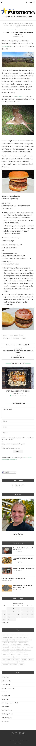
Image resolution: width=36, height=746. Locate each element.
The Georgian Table (7, 714)
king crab (6, 649)
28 (4, 619)
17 (18, 614)
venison (24, 338)
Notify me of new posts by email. (11, 448)
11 (22, 611)
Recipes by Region (14, 23)
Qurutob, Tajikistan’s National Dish (22, 559)
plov (12, 654)
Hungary (13, 647)
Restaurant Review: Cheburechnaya (13, 578)
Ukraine (5, 661)
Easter (19, 644)
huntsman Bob (19, 96)
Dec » (7, 622)
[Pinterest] (31, 2)
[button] (3, 381)
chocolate (29, 639)
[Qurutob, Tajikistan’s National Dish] (7, 560)
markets (20, 649)
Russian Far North (8, 656)
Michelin (27, 649)
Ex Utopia (4, 692)
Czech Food (9, 25)
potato (19, 654)
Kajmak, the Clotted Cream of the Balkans (23, 548)
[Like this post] (20, 345)
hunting (21, 647)
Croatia (13, 642)
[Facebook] (26, 2)
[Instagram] (30, 2)
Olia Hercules (5, 706)
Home (4, 23)
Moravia (5, 652)
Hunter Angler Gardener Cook (10, 703)
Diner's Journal (6, 684)
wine (21, 664)
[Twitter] (28, 2)
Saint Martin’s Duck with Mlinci (18, 391)
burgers (5, 335)
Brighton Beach (7, 637)
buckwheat (17, 637)
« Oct (3, 622)
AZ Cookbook (5, 677)
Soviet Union (15, 659)
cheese (11, 639)
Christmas (6, 642)
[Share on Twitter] (23, 345)
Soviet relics (6, 659)
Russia (26, 654)
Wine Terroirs (5, 721)
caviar (5, 639)
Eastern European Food (8, 688)
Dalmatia (5, 644)
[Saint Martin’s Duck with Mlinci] (18, 378)
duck (13, 644)
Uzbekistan (13, 661)
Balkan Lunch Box (6, 681)
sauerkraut (16, 338)
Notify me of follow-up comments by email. (14, 444)
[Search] (34, 2)
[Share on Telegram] (27, 345)
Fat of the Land (6, 695)
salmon (17, 656)
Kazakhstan (29, 647)
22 (9, 617)
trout (31, 659)
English (6, 472)
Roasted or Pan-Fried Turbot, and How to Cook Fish (22, 586)
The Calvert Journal (7, 710)
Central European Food (27, 23)
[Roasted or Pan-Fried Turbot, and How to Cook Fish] (7, 588)
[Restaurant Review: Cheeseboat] (7, 570)
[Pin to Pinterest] (25, 345)
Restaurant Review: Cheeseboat (23, 568)
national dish (22, 652)
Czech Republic (14, 335)
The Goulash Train (7, 717)
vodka (15, 664)
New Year (5, 654)
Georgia (5, 647)
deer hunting (6, 338)
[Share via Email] (28, 345)
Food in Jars (5, 699)
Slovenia (25, 656)
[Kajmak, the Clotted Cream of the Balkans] (7, 550)
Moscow (12, 652)
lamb (13, 649)
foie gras (26, 644)
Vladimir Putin (7, 664)
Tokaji (24, 659)
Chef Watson (19, 639)
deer (22, 335)
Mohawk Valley (7, 46)
